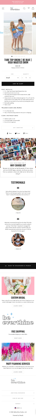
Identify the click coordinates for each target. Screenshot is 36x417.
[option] (18, 2)
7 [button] (21, 56)
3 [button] (15, 56)
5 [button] (18, 56)
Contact (18, 403)
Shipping (13, 67)
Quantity (26, 74)
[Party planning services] (18, 352)
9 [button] (24, 56)
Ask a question (18, 127)
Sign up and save (18, 398)
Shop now (18, 338)
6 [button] (19, 56)
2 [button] (13, 56)
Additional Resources (18, 393)
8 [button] (22, 56)
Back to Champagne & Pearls (19, 265)
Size (12, 74)
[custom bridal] (18, 286)
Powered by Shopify (18, 415)
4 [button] (16, 56)
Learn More (18, 306)
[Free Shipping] (18, 320)
